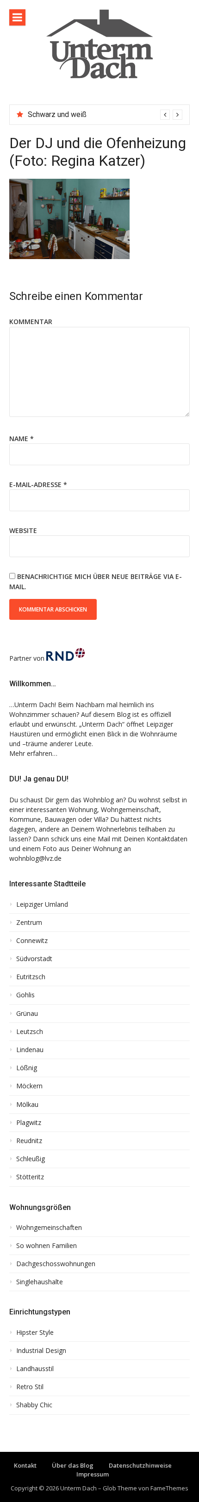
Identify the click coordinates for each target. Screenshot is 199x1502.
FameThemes (169, 1488)
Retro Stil (30, 1387)
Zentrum (29, 922)
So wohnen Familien (46, 1246)
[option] (105, 115)
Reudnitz (29, 1141)
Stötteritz (30, 1177)
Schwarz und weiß (57, 114)
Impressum (92, 1474)
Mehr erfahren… (33, 753)
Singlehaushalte (39, 1282)
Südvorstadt (34, 959)
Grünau (27, 1013)
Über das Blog (72, 1465)
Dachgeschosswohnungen (55, 1264)
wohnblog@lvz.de (35, 858)
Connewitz (32, 940)
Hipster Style (35, 1332)
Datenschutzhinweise (140, 1465)
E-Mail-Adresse (38, 484)
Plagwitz (28, 1122)
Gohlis (25, 995)
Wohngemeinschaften (49, 1227)
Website (23, 530)
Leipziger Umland (42, 904)
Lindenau (30, 1050)
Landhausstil (35, 1369)
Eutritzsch (30, 977)
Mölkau (27, 1104)
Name (21, 438)
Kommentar (30, 321)
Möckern (29, 1086)
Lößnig (26, 1068)
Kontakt (25, 1465)
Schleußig (30, 1159)
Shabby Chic (34, 1405)
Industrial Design (41, 1350)
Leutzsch (29, 1031)
